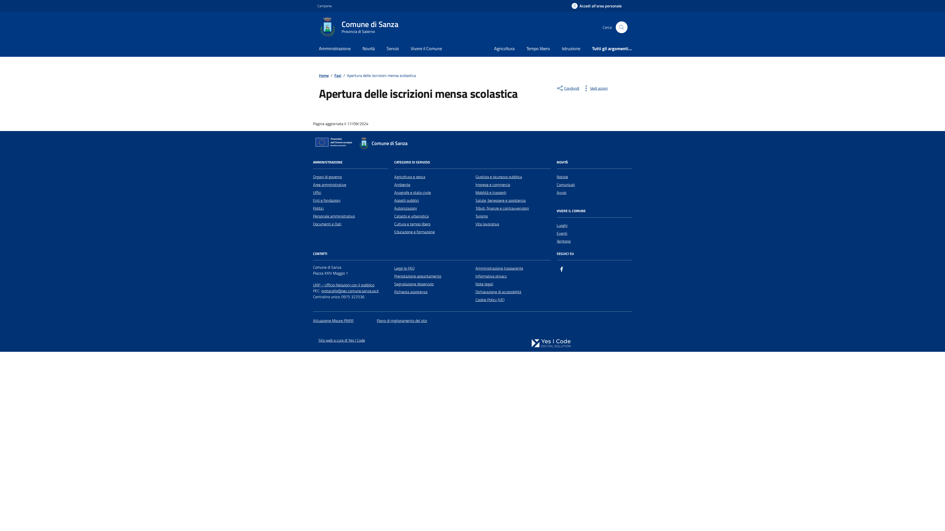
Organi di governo (327, 177)
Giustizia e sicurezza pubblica (498, 177)
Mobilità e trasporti (490, 192)
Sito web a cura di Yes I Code (341, 340)
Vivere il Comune (426, 48)
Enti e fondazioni (326, 200)
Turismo (481, 216)
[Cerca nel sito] (622, 27)
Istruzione (571, 48)
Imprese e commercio (492, 185)
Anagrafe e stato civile (412, 192)
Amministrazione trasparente (499, 268)
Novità (368, 48)
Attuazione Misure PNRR (333, 321)
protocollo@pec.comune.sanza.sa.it (350, 291)
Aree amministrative (329, 185)
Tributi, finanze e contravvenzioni (502, 208)
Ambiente (402, 185)
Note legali (484, 284)
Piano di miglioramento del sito (402, 321)
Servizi (393, 48)
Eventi (562, 233)
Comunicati (566, 185)
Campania (324, 5)
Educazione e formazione (414, 232)
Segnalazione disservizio (414, 284)
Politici (318, 208)
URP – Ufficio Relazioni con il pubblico (343, 285)
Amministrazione (335, 48)
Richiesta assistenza (410, 292)
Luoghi (562, 225)
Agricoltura (504, 48)
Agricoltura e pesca (409, 177)
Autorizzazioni (405, 208)
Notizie (562, 177)
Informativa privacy (491, 276)
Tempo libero (538, 48)
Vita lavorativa (487, 224)
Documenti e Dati (327, 224)
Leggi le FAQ (404, 268)
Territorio (564, 241)
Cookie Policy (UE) (489, 300)
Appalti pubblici (406, 200)
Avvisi (561, 192)
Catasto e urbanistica (411, 216)
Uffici (317, 192)
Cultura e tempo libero (412, 224)
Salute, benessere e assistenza (500, 200)
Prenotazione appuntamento (417, 276)
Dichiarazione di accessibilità (498, 292)
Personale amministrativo (334, 216)
